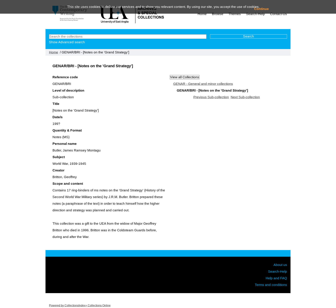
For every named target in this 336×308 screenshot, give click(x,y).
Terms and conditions (271, 285)
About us (280, 265)
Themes (234, 14)
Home (202, 14)
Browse (217, 14)
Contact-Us (278, 14)
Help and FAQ (276, 278)
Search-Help (277, 271)
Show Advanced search (67, 42)
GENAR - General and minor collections (203, 84)
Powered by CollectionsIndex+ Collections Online (80, 305)
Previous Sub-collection (211, 97)
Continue (261, 9)
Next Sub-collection (245, 97)
